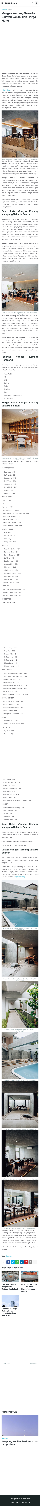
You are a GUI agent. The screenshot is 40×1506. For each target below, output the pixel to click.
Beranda (4, 9)
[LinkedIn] (22, 1262)
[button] (2, 3)
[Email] (30, 1262)
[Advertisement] (20, 47)
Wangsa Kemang (19, 877)
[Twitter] (13, 1262)
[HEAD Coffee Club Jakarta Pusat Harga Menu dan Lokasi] (30, 1276)
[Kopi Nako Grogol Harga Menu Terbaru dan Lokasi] (10, 1276)
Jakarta (10, 9)
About (18, 1502)
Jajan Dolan (11, 3)
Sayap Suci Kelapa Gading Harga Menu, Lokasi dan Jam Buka (9, 1312)
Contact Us (26, 1502)
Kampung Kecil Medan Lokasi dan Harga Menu (20, 1443)
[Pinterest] (26, 1262)
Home (12, 1502)
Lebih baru (6, 1364)
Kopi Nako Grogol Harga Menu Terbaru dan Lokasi (10, 1286)
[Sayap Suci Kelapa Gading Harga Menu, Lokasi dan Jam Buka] (10, 1301)
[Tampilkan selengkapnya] (35, 1262)
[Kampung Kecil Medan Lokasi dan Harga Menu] (20, 1425)
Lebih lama (33, 1364)
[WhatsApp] (17, 1262)
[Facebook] (8, 1262)
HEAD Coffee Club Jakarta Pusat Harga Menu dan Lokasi (29, 1287)
